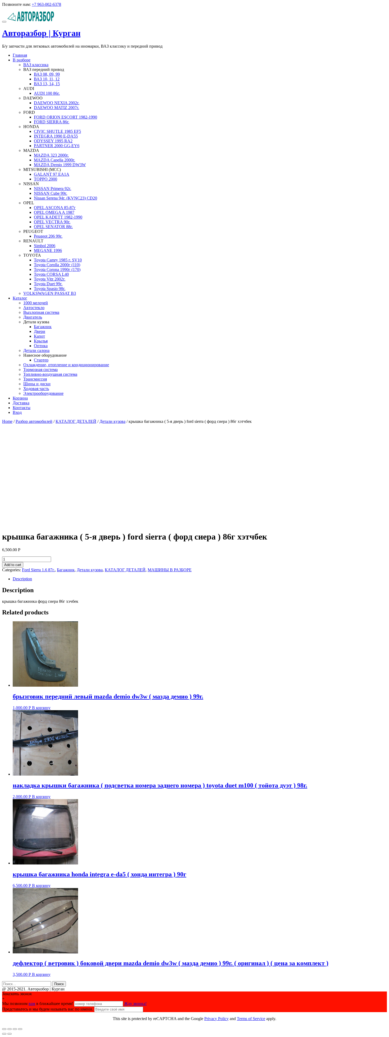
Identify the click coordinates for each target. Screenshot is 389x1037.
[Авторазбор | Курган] (30, 20)
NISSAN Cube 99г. (50, 193)
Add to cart (12, 565)
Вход (17, 412)
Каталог (20, 298)
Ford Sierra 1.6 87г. (38, 570)
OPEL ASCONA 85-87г (55, 207)
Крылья (41, 341)
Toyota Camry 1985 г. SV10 (58, 260)
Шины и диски (37, 384)
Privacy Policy (216, 1018)
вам (32, 1003)
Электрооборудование (43, 393)
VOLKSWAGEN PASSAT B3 (49, 293)
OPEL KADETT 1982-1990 (58, 217)
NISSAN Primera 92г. (52, 188)
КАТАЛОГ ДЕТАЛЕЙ (76, 421)
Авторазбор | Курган (41, 33)
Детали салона (36, 350)
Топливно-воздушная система (50, 374)
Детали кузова (112, 421)
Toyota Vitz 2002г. (49, 279)
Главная (20, 55)
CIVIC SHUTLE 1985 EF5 (57, 131)
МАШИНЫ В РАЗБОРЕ (170, 570)
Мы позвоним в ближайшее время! (38, 1003)
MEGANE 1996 (48, 250)
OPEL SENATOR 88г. (53, 226)
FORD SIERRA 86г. (51, 122)
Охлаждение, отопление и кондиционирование (66, 365)
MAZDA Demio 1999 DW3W (60, 164)
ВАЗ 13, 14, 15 (47, 83)
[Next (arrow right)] (9, 1034)
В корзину (41, 707)
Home (7, 421)
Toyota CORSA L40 (51, 274)
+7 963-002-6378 (46, 4)
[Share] (9, 1029)
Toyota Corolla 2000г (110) (57, 264)
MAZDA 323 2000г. (51, 155)
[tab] (200, 579)
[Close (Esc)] (4, 1029)
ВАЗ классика (35, 64)
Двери (39, 331)
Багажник (43, 326)
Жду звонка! (135, 1003)
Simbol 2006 (44, 245)
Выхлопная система (41, 312)
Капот (39, 336)
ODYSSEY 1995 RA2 (53, 141)
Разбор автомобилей (34, 421)
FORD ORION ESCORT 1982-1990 (65, 117)
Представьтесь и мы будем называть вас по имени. (47, 1009)
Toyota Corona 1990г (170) (57, 269)
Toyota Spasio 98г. (49, 288)
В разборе (21, 60)
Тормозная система (40, 369)
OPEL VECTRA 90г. (52, 222)
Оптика (41, 345)
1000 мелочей (35, 303)
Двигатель (32, 317)
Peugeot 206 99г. (48, 236)
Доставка (21, 403)
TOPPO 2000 (45, 179)
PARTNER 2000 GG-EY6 (56, 145)
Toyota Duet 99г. (48, 284)
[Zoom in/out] (20, 1029)
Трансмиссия (35, 379)
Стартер (41, 360)
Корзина (20, 398)
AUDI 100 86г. (47, 93)
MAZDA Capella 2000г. (54, 160)
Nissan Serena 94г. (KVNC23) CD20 (65, 198)
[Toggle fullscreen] (15, 1029)
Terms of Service (251, 1018)
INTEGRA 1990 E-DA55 (56, 136)
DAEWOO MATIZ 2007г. (56, 107)
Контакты (21, 407)
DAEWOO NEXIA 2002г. (56, 103)
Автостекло (33, 307)
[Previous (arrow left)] (4, 1034)
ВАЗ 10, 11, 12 (47, 79)
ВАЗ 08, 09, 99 (47, 74)
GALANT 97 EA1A (51, 174)
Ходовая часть (36, 388)
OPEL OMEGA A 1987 (54, 212)
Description (22, 579)
